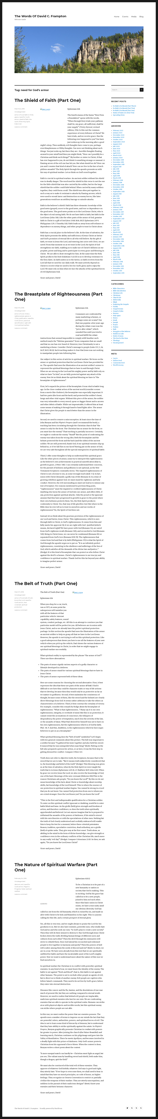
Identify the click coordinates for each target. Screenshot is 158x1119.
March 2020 (117, 155)
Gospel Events (118, 309)
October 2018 (117, 189)
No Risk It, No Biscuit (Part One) (124, 110)
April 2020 (116, 153)
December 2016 (118, 239)
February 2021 (118, 130)
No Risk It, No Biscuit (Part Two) (124, 108)
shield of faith (24, 119)
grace (17, 117)
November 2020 (118, 137)
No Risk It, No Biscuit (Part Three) (124, 106)
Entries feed (117, 360)
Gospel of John (118, 311)
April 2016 (116, 257)
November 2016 (118, 241)
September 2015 (118, 273)
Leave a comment (21, 127)
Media (133, 17)
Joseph (115, 322)
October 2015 (117, 271)
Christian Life (118, 293)
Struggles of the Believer (121, 331)
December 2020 (118, 135)
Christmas (116, 295)
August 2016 (117, 248)
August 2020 (117, 144)
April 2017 (116, 230)
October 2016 (117, 244)
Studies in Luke (118, 334)
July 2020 (116, 146)
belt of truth (29, 598)
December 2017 (118, 212)
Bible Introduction (119, 291)
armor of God (19, 115)
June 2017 (116, 225)
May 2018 (116, 201)
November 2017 (118, 214)
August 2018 (117, 194)
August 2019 (117, 167)
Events (125, 17)
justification (23, 318)
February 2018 (118, 207)
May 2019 (116, 173)
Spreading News (119, 115)
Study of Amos (118, 336)
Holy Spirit (116, 316)
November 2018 (118, 187)
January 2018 (117, 210)
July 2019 (116, 169)
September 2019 (118, 164)
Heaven (115, 313)
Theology (116, 340)
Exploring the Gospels (121, 304)
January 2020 (118, 158)
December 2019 (118, 160)
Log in (115, 358)
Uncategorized (20, 112)
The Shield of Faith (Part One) (48, 100)
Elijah (115, 302)
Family (115, 307)
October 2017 (117, 216)
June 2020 (116, 149)
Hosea (115, 318)
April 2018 (116, 203)
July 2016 (116, 250)
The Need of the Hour (120, 338)
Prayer (115, 325)
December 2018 (118, 185)
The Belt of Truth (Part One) (46, 583)
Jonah (115, 320)
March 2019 (117, 178)
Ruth (114, 329)
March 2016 (117, 259)
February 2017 (118, 234)
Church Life (117, 297)
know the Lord (20, 600)
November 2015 (118, 268)
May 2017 (116, 228)
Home (116, 17)
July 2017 (116, 223)
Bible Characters (119, 288)
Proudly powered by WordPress (51, 1108)
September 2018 (118, 192)
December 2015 (118, 266)
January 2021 (117, 133)
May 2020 (116, 151)
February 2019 (118, 180)
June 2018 (116, 198)
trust (19, 124)
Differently (117, 300)
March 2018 (117, 205)
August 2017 (117, 221)
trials (16, 124)
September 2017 (118, 219)
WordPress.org (118, 365)
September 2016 (118, 246)
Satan (23, 889)
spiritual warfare (23, 325)
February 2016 (118, 262)
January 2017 (117, 237)
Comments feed (119, 363)
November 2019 (118, 162)
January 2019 (117, 182)
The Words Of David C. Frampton (40, 16)
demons (17, 884)
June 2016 (116, 253)
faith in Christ (29, 115)
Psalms (115, 327)
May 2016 (116, 255)
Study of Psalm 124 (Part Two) (123, 113)
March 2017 (117, 232)
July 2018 (116, 196)
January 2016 (117, 264)
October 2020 (118, 140)
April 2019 (116, 176)
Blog (141, 17)
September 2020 (119, 142)
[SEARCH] (141, 90)
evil (22, 884)
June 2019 (116, 171)
